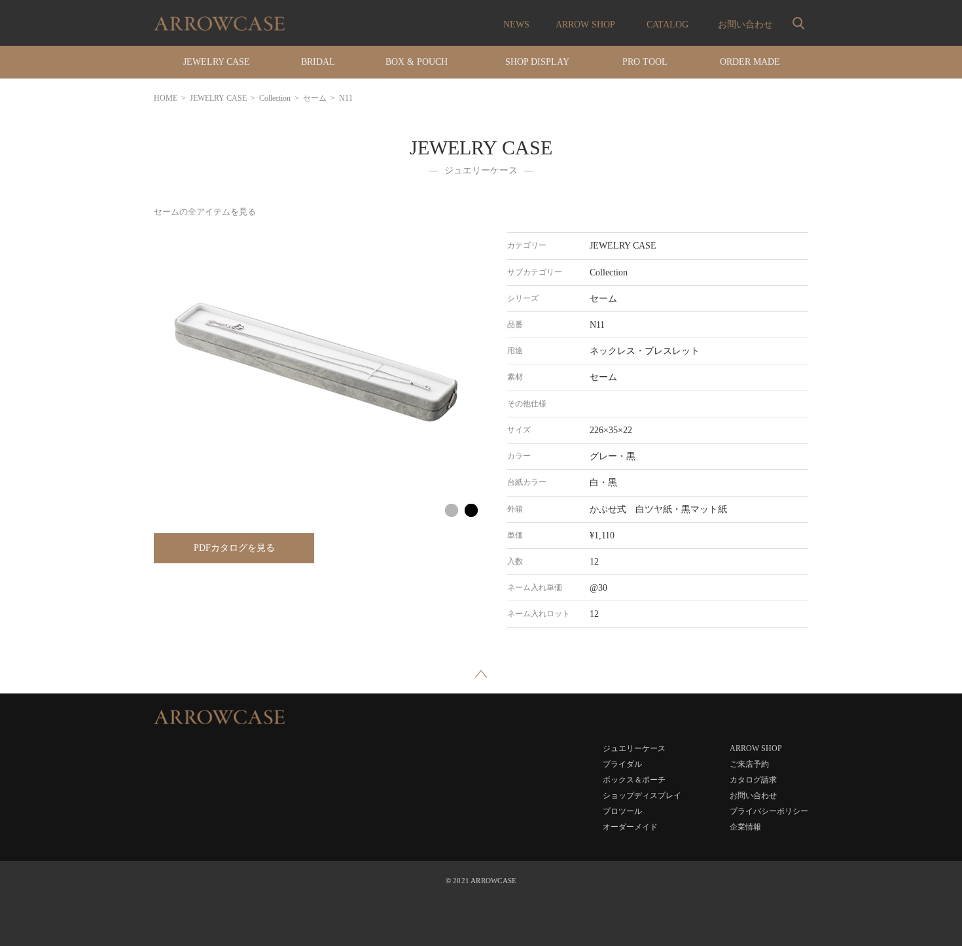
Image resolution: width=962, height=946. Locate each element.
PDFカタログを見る (234, 548)
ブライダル (622, 764)
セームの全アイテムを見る (205, 212)
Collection (275, 98)
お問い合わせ (745, 24)
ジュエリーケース (634, 748)
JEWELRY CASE (218, 98)
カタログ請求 (753, 779)
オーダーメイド (630, 827)
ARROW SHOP (585, 24)
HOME (165, 98)
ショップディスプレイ (642, 795)
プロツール (622, 811)
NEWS (516, 24)
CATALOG (667, 24)
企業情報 (745, 827)
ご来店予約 (749, 764)
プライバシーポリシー (769, 811)
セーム (315, 98)
